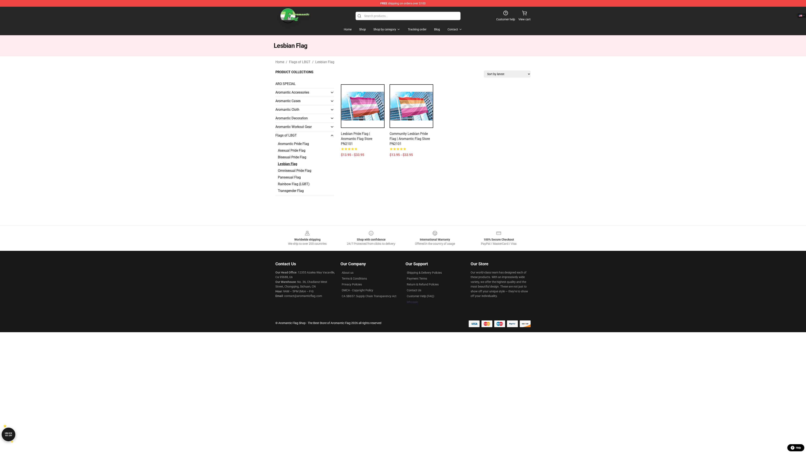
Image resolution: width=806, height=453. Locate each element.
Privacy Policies (352, 284)
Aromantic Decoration (291, 118)
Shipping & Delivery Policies (424, 272)
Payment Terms (417, 278)
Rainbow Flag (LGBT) (294, 184)
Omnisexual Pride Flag (294, 171)
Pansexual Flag (289, 177)
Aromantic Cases (288, 101)
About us (347, 272)
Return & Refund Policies (423, 284)
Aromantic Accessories (292, 92)
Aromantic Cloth (287, 110)
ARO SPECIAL (285, 84)
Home (279, 62)
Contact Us (414, 290)
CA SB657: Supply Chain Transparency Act (369, 296)
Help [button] (798, 447)
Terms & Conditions (354, 278)
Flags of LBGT (299, 62)
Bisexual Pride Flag (292, 157)
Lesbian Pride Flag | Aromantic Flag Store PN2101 (356, 139)
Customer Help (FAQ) (420, 296)
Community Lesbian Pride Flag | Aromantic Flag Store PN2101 (410, 139)
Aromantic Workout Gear (293, 127)
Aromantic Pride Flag (293, 144)
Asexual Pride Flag (291, 150)
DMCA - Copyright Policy (357, 290)
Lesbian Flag (324, 62)
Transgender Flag (291, 191)
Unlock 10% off (8, 434)
